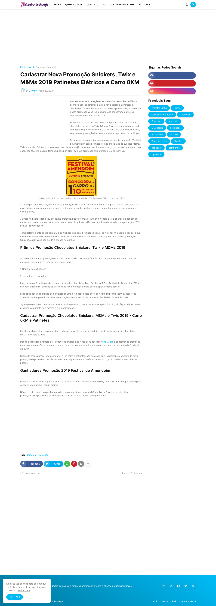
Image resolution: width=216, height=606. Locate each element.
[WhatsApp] (67, 464)
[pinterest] (172, 83)
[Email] (81, 464)
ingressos (156, 154)
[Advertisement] (108, 37)
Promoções (157, 134)
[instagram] (172, 91)
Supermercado (159, 141)
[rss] (171, 586)
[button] (186, 4)
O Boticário (157, 127)
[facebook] (172, 75)
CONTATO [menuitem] (93, 4)
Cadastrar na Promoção (52, 601)
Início (155, 601)
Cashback (185, 114)
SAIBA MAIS (24, 590)
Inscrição (173, 121)
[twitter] (185, 586)
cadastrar (156, 147)
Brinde (177, 108)
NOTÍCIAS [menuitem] (144, 4)
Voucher (178, 141)
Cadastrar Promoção (46, 67)
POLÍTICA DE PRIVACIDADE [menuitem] (118, 4)
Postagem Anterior (31, 473)
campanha (174, 147)
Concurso (156, 121)
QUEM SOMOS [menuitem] (73, 4)
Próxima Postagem (131, 473)
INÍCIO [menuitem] (57, 4)
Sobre (165, 601)
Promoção (175, 127)
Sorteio (174, 134)
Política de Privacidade (184, 601)
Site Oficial (107, 341)
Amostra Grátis (159, 108)
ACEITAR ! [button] (14, 597)
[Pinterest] (74, 464)
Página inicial (27, 67)
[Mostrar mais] (88, 464)
